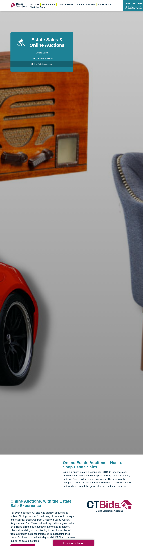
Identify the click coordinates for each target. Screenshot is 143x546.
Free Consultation (73, 543)
